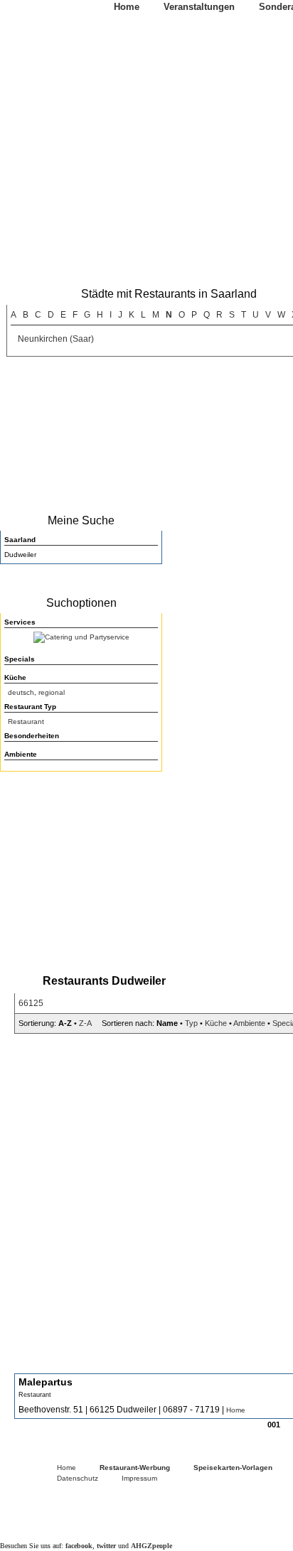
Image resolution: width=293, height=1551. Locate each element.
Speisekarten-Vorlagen (232, 1467)
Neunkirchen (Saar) (56, 339)
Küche (216, 1023)
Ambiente (249, 1023)
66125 (30, 1003)
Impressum (139, 1478)
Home (126, 6)
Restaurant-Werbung (135, 1467)
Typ (191, 1023)
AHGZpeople (151, 1546)
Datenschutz (77, 1478)
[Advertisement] (78, 868)
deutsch (21, 692)
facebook (78, 1546)
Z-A (85, 1023)
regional (51, 692)
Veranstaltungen (199, 6)
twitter (106, 1546)
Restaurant (26, 721)
